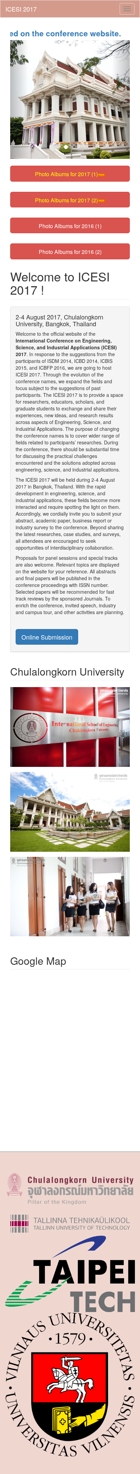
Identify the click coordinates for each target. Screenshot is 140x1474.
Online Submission (46, 636)
